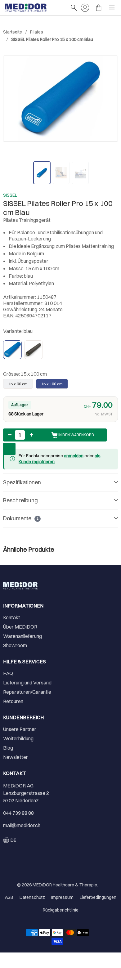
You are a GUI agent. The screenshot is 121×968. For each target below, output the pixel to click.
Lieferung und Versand (27, 682)
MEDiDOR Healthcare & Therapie (65, 885)
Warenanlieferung (22, 636)
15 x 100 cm (52, 383)
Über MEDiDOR (20, 627)
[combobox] (9, 840)
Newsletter (15, 757)
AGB (9, 897)
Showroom (15, 645)
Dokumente (20, 518)
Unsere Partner (19, 729)
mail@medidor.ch (21, 825)
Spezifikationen (22, 482)
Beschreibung (20, 500)
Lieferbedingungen (98, 897)
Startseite (12, 32)
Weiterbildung (18, 738)
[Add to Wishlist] (9, 449)
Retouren (13, 701)
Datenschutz (32, 897)
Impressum (62, 897)
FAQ (8, 673)
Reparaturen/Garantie (27, 692)
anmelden (73, 456)
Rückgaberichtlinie (60, 910)
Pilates (36, 32)
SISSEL (10, 195)
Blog (8, 748)
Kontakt (11, 617)
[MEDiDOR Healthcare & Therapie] (34, 7)
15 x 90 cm (18, 383)
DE (13, 840)
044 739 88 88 (18, 813)
